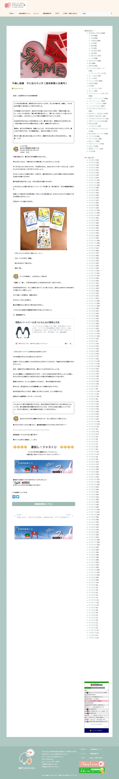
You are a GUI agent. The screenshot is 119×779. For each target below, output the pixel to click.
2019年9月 (92, 369)
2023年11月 (92, 243)
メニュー (83, 754)
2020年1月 (92, 359)
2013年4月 (92, 560)
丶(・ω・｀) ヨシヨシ (95, 103)
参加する (106, 726)
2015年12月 (92, 479)
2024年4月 (92, 230)
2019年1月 (92, 389)
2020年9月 (92, 339)
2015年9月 (92, 487)
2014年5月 (92, 527)
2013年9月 (92, 547)
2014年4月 (92, 530)
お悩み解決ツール (95, 749)
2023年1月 (92, 268)
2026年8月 (92, 160)
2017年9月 (92, 429)
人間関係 (93, 41)
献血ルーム (92, 141)
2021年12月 (92, 301)
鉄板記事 (91, 66)
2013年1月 (92, 567)
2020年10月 (92, 336)
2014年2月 (92, 535)
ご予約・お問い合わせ (96, 758)
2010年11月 (92, 633)
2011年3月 (92, 623)
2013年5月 (92, 557)
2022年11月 (92, 273)
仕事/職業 (94, 51)
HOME (83, 749)
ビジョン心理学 (93, 81)
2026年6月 (92, 165)
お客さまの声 (93, 61)
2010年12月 (92, 630)
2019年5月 (92, 379)
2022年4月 (92, 291)
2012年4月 (92, 590)
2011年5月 (92, 618)
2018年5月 (92, 409)
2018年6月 (92, 406)
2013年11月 (92, 542)
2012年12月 (92, 570)
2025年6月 (92, 195)
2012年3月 (92, 592)
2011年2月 (92, 625)
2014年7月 (92, 522)
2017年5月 (92, 439)
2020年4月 (92, 351)
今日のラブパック (94, 144)
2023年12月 (92, 240)
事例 (90, 63)
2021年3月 (92, 323)
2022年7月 (92, 283)
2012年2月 (92, 595)
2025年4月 (92, 200)
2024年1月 (92, 238)
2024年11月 (92, 213)
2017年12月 (92, 422)
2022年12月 (92, 271)
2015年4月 (92, 499)
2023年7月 (92, 253)
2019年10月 (92, 366)
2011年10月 (92, 605)
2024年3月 (92, 233)
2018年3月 (92, 414)
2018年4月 (92, 411)
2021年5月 (92, 318)
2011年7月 (92, 613)
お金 (92, 48)
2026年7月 (92, 163)
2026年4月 (92, 170)
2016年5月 (92, 467)
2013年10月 (92, 545)
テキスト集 (92, 136)
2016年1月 (92, 477)
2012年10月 (92, 575)
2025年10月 (92, 185)
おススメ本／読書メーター (97, 68)
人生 (92, 58)
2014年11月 (92, 512)
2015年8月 (92, 489)
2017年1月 (92, 449)
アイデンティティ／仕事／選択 (98, 93)
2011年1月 (92, 628)
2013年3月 (92, 562)
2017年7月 (92, 434)
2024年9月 (92, 218)
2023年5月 (92, 258)
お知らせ (91, 146)
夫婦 (92, 38)
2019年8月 (92, 371)
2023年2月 (92, 266)
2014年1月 (92, 537)
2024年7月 (92, 223)
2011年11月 (92, 603)
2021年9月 (92, 308)
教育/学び (94, 56)
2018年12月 (92, 391)
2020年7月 (92, 344)
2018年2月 (92, 416)
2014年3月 (92, 532)
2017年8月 (92, 432)
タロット (91, 91)
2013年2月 (92, 565)
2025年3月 (92, 203)
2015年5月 (92, 497)
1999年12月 (92, 638)
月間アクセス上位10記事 (96, 121)
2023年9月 (92, 248)
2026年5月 (92, 168)
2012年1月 (92, 598)
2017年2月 (92, 447)
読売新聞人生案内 (94, 33)
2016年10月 (92, 454)
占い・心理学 (93, 76)
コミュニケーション (95, 101)
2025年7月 (92, 193)
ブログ (83, 758)
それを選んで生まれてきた (97, 119)
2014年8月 (92, 520)
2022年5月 (92, 288)
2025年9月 (92, 188)
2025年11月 (92, 183)
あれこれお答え (93, 139)
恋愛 (92, 53)
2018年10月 (92, 396)
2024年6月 (92, 225)
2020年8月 (92, 341)
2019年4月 (92, 381)
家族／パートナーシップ (96, 98)
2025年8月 (92, 190)
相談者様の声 (94, 754)
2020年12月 (92, 331)
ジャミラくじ (95, 88)
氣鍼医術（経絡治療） (96, 116)
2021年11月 (92, 303)
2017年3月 (92, 444)
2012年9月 (92, 577)
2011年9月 (92, 608)
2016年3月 (92, 472)
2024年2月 (92, 235)
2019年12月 (92, 361)
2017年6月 (92, 437)
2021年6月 (92, 316)
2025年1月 (92, 208)
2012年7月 (92, 582)
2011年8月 (92, 610)
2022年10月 (92, 276)
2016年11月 (92, 452)
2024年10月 (92, 215)
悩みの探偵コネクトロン (96, 134)
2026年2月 (92, 175)
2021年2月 (92, 326)
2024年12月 (92, 210)
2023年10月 (92, 246)
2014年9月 (92, 517)
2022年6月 (92, 286)
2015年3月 (92, 502)
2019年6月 (92, 376)
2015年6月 (92, 494)
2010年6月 (92, 635)
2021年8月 (92, 311)
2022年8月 (92, 281)
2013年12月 (92, 540)
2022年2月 (92, 296)
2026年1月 (92, 178)
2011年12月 (92, 600)
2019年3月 (92, 384)
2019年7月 (92, 374)
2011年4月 (92, 620)
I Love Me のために (95, 106)
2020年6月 (92, 346)
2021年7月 (92, 313)
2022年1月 (92, 298)
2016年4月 (92, 469)
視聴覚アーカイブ (94, 149)
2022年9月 (92, 278)
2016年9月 (92, 457)
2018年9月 (92, 399)
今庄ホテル (94, 126)
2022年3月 (92, 293)
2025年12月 (92, 180)
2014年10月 (92, 515)
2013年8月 (92, 550)
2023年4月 (92, 261)
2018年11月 (92, 394)
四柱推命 (91, 83)
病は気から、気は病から (96, 114)
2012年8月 (92, 580)
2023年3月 (92, 263)
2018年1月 (92, 419)
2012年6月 (92, 585)
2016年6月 (92, 464)
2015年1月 (92, 507)
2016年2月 (92, 474)
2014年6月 (92, 525)
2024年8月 (92, 220)
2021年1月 (92, 328)
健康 (92, 46)
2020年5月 (92, 349)
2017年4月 (92, 442)
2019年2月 (92, 386)
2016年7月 (92, 462)
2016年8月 (92, 459)
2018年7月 (92, 404)
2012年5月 (92, 587)
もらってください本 (97, 73)
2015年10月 (92, 484)
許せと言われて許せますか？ (98, 109)
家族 (92, 36)
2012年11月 (92, 572)
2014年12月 (92, 510)
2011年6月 (92, 615)
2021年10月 (92, 306)
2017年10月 (92, 427)
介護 (92, 43)
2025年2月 (92, 205)
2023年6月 (92, 256)
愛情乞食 (91, 124)
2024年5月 (92, 228)
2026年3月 (92, 173)
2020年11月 (92, 334)
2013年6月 (92, 555)
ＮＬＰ (91, 78)
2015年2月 (92, 504)
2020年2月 (92, 356)
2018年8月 (92, 401)
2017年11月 (92, 424)
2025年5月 (92, 198)
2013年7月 (92, 552)
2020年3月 (92, 354)
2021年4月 (92, 321)
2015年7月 (92, 492)
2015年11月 (92, 482)
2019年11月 (92, 364)
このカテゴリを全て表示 (96, 724)
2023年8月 (92, 251)
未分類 (91, 151)
